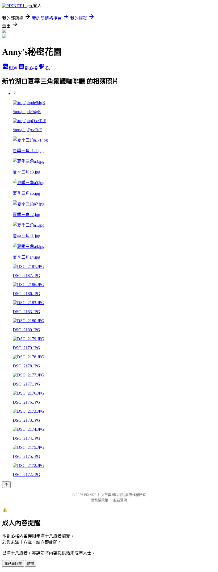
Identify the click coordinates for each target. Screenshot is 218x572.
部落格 (31, 68)
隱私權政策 (99, 500)
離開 (30, 564)
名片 (49, 68)
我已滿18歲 (13, 564)
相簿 (13, 68)
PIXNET (90, 495)
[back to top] (6, 484)
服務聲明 (120, 500)
